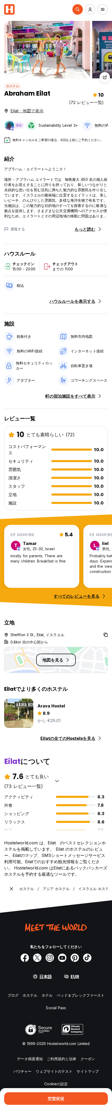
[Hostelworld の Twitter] (37, 958)
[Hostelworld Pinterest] (75, 958)
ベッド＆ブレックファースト (80, 995)
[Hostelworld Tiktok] (87, 958)
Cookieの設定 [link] (56, 1084)
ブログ (13, 995)
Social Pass (56, 1008)
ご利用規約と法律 (61, 1058)
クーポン (87, 1058)
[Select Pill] (77, 9)
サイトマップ (88, 1071)
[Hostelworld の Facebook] (25, 958)
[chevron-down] (57, 781)
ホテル (47, 995)
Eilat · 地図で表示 (26, 110)
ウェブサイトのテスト (54, 1071)
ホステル (12, 86)
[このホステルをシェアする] (104, 77)
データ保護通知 (30, 1058)
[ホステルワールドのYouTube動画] (62, 958)
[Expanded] (11, 888)
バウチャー (22, 1071)
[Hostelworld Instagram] (50, 958)
